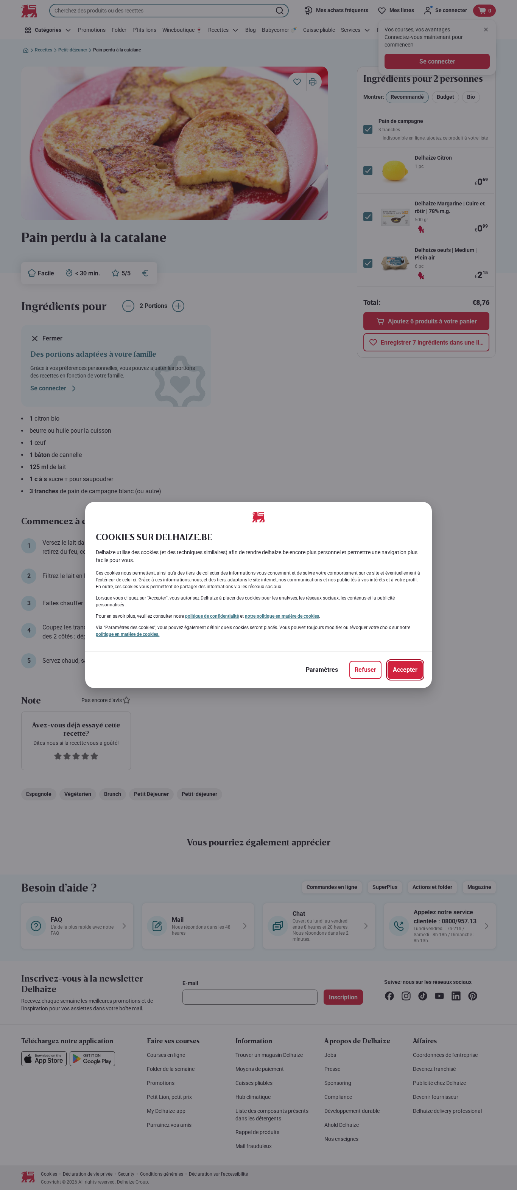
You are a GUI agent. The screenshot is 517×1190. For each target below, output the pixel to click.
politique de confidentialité (212, 616)
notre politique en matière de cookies (282, 616)
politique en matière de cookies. (127, 634)
